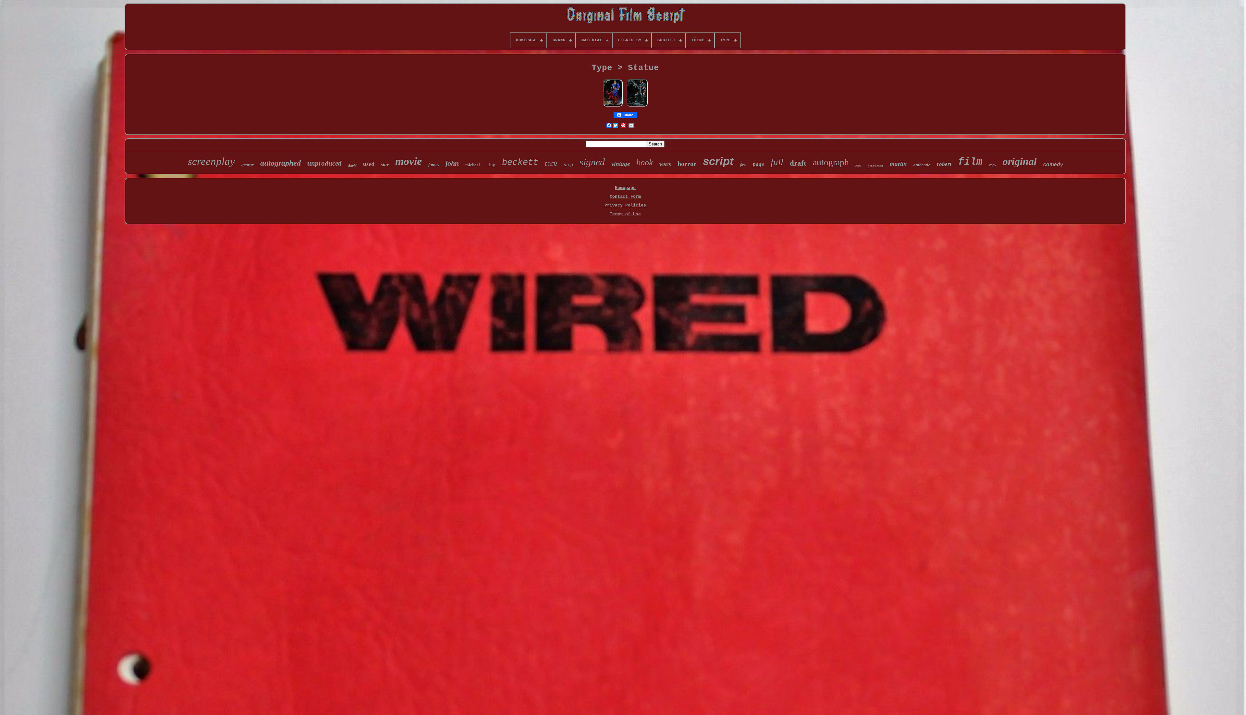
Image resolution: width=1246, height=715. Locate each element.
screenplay (211, 161)
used (368, 164)
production (875, 166)
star (385, 164)
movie (408, 161)
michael (472, 164)
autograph (831, 162)
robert (944, 164)
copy (992, 165)
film (970, 162)
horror (687, 163)
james (433, 164)
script (718, 161)
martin (898, 163)
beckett (520, 163)
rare (551, 162)
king (490, 164)
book (644, 162)
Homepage (625, 187)
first (743, 165)
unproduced (324, 163)
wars (665, 164)
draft (798, 163)
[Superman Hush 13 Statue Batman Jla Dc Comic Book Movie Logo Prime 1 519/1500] (612, 106)
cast (858, 166)
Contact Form (625, 196)
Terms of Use (625, 214)
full (777, 162)
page (758, 164)
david (352, 166)
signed (592, 162)
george (247, 164)
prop (568, 164)
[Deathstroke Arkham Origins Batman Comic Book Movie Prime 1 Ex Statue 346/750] (637, 106)
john (452, 163)
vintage (620, 163)
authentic (921, 164)
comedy (1053, 164)
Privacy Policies (625, 205)
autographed (280, 163)
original (1020, 161)
